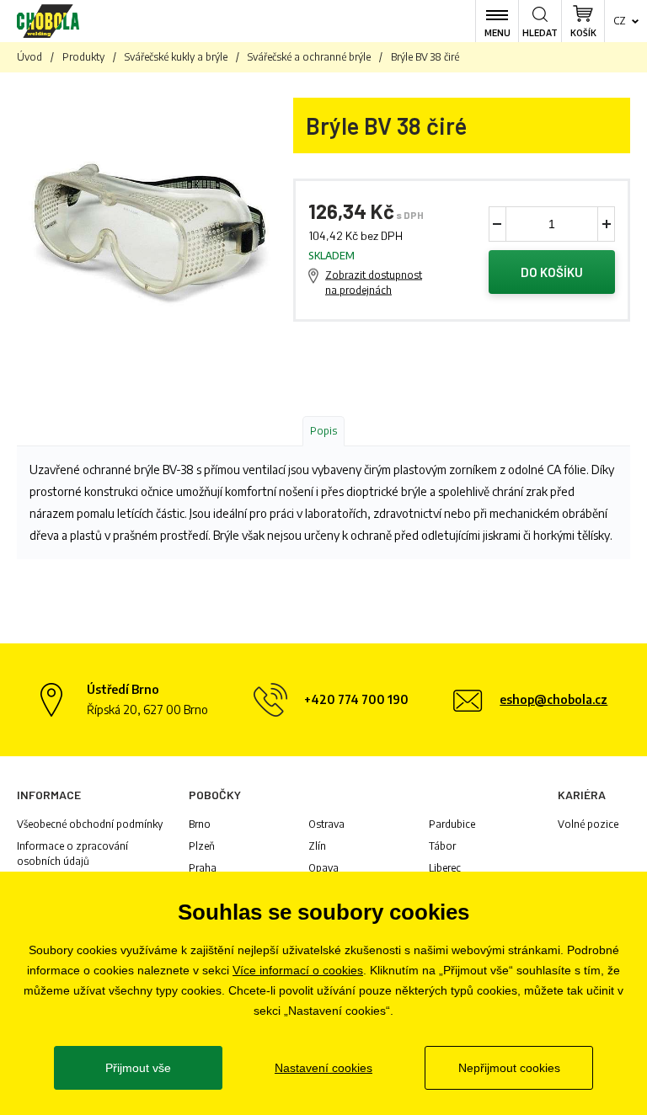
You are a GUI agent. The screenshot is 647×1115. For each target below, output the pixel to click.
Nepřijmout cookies (509, 1068)
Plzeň (202, 846)
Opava (323, 868)
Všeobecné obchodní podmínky (90, 824)
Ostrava (326, 824)
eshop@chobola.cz (553, 699)
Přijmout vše (138, 1068)
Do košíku (552, 272)
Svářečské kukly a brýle (176, 57)
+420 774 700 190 (356, 699)
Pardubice (452, 824)
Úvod (29, 57)
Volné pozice (588, 824)
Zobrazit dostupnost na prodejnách (373, 282)
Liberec (445, 868)
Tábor (442, 846)
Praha (203, 868)
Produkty (83, 57)
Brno (200, 824)
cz (619, 20)
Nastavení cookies (323, 1068)
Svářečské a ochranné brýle (309, 57)
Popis (323, 430)
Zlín (317, 846)
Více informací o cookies (298, 970)
